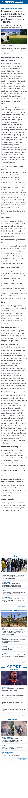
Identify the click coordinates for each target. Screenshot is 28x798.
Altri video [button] (22, 759)
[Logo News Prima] (14, 2)
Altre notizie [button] (21, 606)
